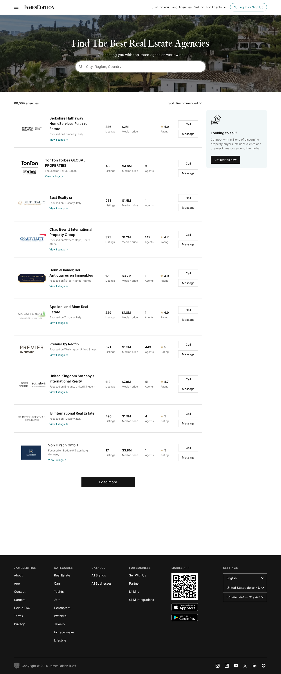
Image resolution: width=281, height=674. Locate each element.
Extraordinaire (64, 632)
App (17, 583)
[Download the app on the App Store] (184, 607)
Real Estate (62, 575)
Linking (134, 591)
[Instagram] (217, 665)
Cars (57, 583)
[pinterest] (263, 665)
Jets (57, 600)
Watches (60, 616)
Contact (19, 591)
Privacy (19, 624)
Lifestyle (60, 640)
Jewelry (59, 624)
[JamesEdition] (39, 7)
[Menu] (16, 7)
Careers (19, 600)
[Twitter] (245, 665)
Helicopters (62, 608)
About (18, 575)
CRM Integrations (141, 600)
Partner (134, 583)
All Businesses (102, 583)
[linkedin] (254, 665)
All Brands (99, 575)
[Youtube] (236, 665)
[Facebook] (226, 665)
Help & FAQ (22, 608)
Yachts (59, 591)
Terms (18, 616)
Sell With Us (137, 575)
